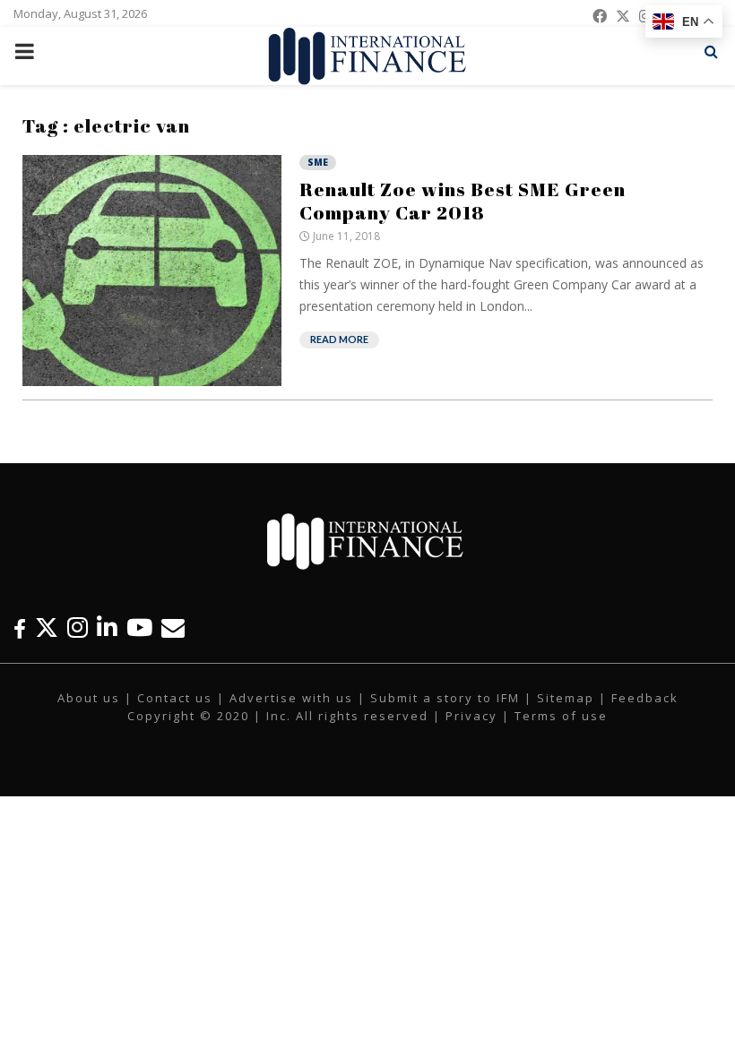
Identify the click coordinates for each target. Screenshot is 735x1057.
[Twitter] (46, 627)
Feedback (645, 698)
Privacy (471, 716)
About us (88, 698)
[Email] (173, 627)
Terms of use (561, 716)
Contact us (174, 698)
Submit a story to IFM (445, 698)
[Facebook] (19, 627)
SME (317, 162)
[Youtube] (139, 627)
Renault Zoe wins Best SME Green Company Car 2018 (462, 200)
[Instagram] (77, 627)
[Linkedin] (107, 627)
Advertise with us (291, 698)
